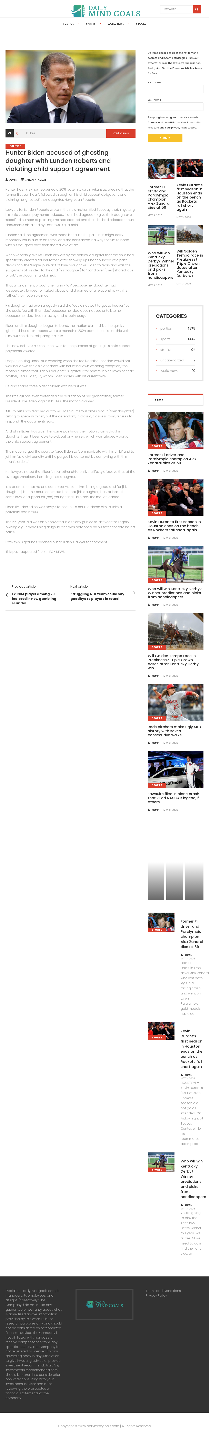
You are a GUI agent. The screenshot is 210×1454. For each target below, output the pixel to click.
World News (116, 23)
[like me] (18, 133)
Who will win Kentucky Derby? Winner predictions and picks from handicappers (161, 265)
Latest (158, 400)
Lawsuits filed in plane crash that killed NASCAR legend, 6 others (174, 797)
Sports (91, 23)
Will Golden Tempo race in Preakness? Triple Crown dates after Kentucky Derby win (190, 263)
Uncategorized (172, 360)
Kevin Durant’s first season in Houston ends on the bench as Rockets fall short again (190, 197)
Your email (154, 100)
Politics (68, 23)
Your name (154, 82)
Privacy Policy (156, 1295)
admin (13, 179)
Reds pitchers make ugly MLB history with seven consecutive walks (174, 730)
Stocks (141, 23)
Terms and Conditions (163, 1290)
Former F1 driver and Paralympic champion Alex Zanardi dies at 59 (159, 197)
